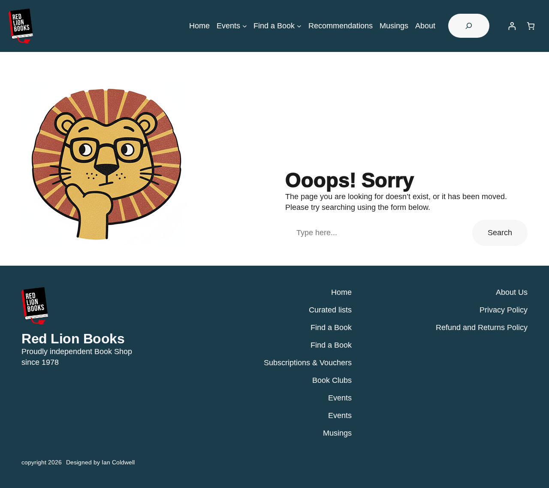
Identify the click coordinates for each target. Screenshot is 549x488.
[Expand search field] (468, 26)
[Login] (512, 26)
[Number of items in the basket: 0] (530, 26)
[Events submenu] (244, 26)
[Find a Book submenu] (299, 26)
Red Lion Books (72, 338)
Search (500, 232)
